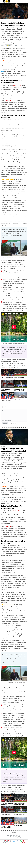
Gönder (5, 423)
